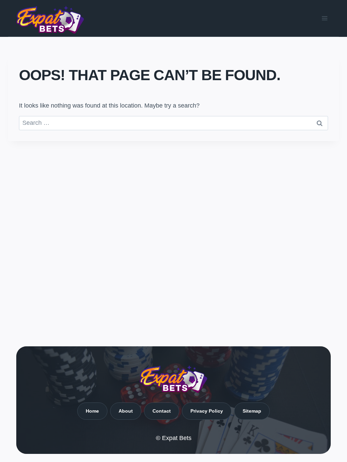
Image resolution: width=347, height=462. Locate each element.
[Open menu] (324, 18)
